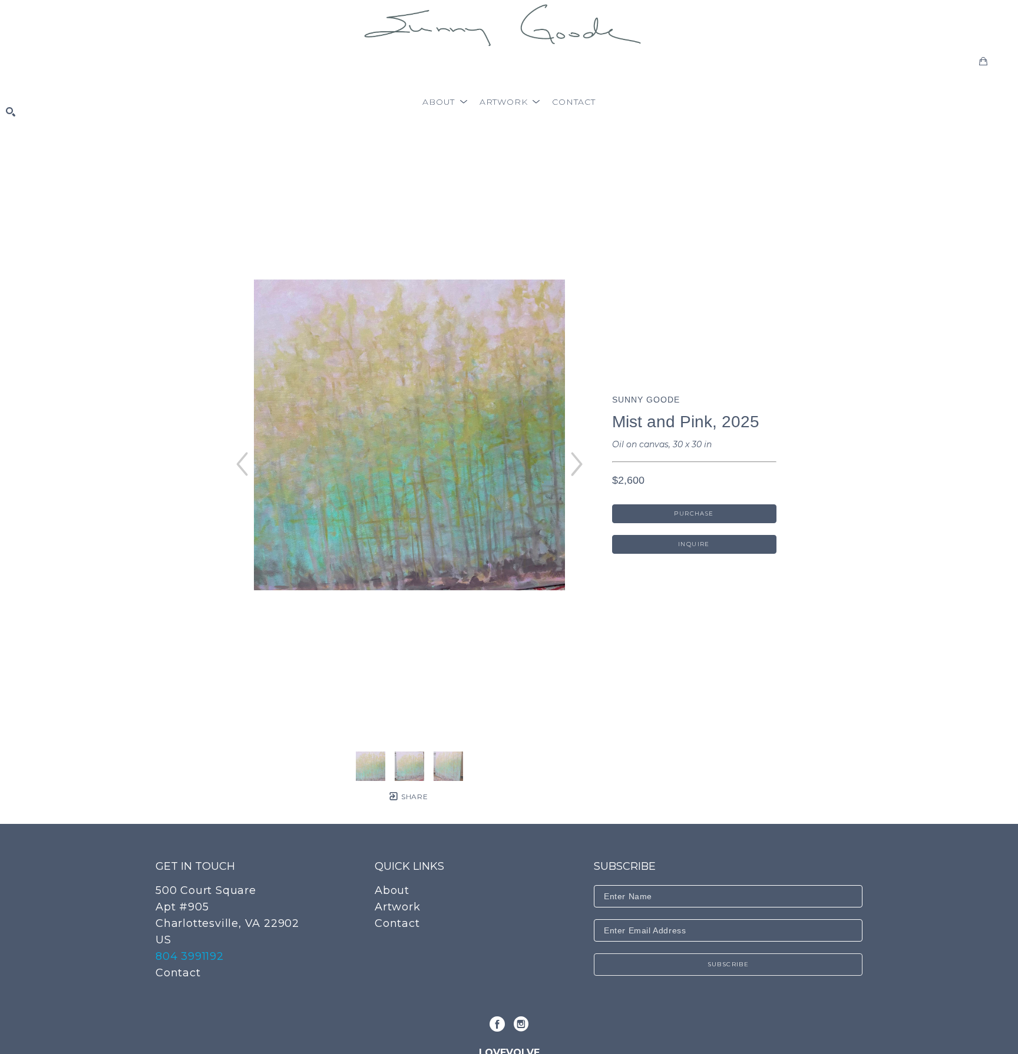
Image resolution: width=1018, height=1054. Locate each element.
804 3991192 (190, 956)
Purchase (693, 513)
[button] (445, 102)
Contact (178, 972)
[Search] (10, 112)
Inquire (694, 544)
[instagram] (520, 1024)
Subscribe (728, 964)
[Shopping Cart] (983, 61)
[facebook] (497, 1024)
